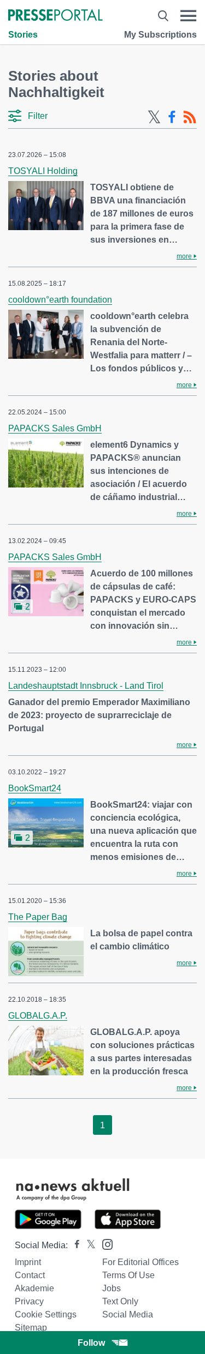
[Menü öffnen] (188, 16)
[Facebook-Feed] (172, 117)
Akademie (34, 1288)
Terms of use (128, 1275)
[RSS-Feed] (190, 117)
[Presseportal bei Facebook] (74, 1245)
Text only (120, 1301)
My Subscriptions (160, 34)
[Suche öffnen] (163, 16)
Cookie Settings (46, 1314)
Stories (23, 34)
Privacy (29, 1301)
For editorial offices (140, 1262)
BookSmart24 (34, 788)
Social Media (127, 1314)
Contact (30, 1275)
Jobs (111, 1288)
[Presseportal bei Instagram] (104, 1243)
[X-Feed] (154, 117)
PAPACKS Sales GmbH (55, 428)
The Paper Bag (37, 917)
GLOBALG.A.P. (37, 1015)
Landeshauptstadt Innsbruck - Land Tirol (85, 685)
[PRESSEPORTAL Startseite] (55, 16)
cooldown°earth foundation (60, 299)
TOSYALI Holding (43, 171)
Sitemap (31, 1327)
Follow (91, 1342)
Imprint (28, 1262)
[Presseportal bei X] (88, 1245)
